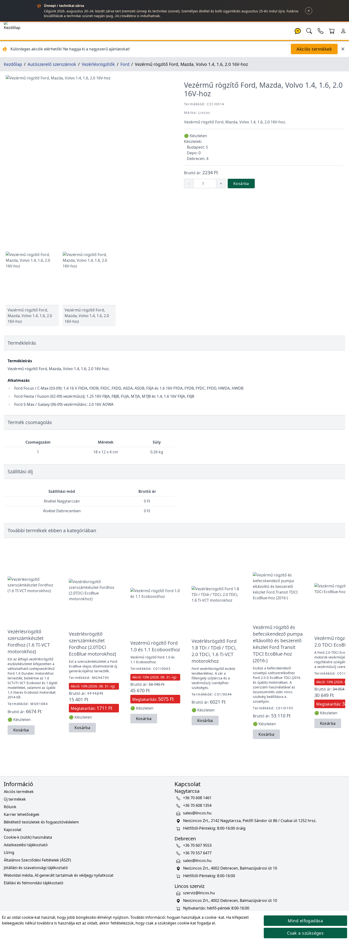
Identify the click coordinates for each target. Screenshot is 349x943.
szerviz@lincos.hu (199, 892)
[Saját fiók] (343, 30)
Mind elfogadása (305, 921)
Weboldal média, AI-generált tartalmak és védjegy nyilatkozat (58, 875)
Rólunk (10, 806)
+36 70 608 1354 (197, 805)
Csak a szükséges (305, 933)
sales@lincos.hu (197, 813)
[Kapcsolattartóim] (320, 30)
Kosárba (241, 183)
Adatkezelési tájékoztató (26, 844)
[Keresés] (309, 30)
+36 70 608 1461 (197, 797)
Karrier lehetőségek (21, 814)
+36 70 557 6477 (197, 853)
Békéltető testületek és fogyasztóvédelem (41, 822)
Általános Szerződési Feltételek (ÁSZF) (37, 860)
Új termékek (15, 799)
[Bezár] (308, 10)
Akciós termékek (314, 49)
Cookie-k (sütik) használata (28, 837)
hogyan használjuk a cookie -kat (195, 917)
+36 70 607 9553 (197, 845)
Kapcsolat (12, 829)
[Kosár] (332, 30)
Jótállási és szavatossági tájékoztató (36, 867)
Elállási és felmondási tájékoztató (33, 882)
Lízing (9, 852)
